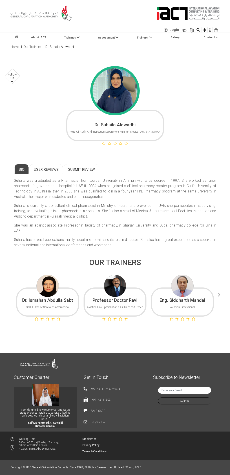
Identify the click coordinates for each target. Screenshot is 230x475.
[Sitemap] (191, 29)
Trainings (70, 37)
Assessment (106, 37)
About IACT (38, 37)
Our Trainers (32, 47)
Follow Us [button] (12, 76)
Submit (184, 400)
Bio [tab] (21, 169)
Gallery (174, 37)
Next (219, 293)
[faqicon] (216, 29)
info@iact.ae (98, 422)
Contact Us (210, 37)
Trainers (142, 37)
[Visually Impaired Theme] (184, 29)
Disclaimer (89, 438)
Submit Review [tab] (81, 169)
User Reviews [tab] (46, 169)
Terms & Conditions (94, 451)
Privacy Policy (91, 445)
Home (15, 47)
